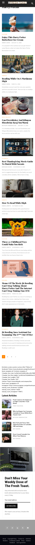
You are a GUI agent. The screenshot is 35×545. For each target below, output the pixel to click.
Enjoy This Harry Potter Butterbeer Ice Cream (14, 38)
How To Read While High (14, 202)
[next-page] (15, 356)
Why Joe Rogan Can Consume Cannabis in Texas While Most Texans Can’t (22, 413)
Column (4, 280)
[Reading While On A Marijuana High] (17, 64)
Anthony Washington (9, 125)
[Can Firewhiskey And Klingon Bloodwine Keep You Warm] (17, 106)
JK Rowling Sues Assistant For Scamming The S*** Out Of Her (17, 333)
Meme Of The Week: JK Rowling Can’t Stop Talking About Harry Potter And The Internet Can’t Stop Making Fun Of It (17, 287)
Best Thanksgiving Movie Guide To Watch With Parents (17, 162)
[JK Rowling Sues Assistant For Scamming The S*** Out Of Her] (17, 318)
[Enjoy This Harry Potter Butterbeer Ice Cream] (17, 23)
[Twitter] (23, 528)
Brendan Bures (7, 167)
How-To (4, 75)
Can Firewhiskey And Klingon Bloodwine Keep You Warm (16, 121)
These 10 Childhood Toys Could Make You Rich (14, 243)
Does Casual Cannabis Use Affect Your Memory (21, 435)
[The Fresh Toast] (17, 3)
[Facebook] (7, 528)
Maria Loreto (6, 205)
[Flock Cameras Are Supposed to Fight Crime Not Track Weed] (6, 403)
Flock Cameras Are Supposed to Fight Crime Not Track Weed (22, 401)
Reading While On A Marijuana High (17, 79)
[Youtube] (28, 528)
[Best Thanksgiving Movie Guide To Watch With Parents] (17, 147)
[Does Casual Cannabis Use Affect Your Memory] (6, 438)
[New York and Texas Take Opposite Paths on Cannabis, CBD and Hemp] (6, 426)
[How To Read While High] (17, 188)
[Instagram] (12, 528)
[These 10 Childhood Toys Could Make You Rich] (17, 227)
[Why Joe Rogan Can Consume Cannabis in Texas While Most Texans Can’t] (6, 415)
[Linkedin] (17, 528)
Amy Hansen (17, 428)
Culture (4, 34)
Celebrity (5, 158)
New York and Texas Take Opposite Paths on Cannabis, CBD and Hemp (22, 424)
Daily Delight (6, 117)
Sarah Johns (6, 42)
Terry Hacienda (18, 405)
